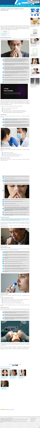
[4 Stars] (3, 409)
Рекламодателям (33, 418)
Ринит (11, 5)
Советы (34, 5)
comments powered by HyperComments (6, 366)
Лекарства (15, 5)
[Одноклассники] (14, 365)
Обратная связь (33, 419)
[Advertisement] (15, 18)
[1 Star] (0, 409)
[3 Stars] (2, 409)
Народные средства (22, 5)
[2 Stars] (1, 409)
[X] (17, 365)
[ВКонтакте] (13, 365)
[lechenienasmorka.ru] (5, 2)
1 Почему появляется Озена (5, 33)
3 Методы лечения (3, 35)
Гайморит (2, 5)
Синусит (7, 5)
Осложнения (29, 5)
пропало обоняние (9, 210)
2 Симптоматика (3, 34)
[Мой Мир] (15, 365)
